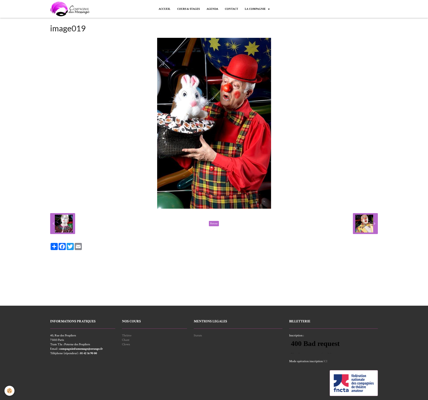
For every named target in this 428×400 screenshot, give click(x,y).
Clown (126, 344)
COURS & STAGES (188, 9)
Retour (214, 223)
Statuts (198, 335)
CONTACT (231, 9)
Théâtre (127, 335)
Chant (125, 340)
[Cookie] (9, 391)
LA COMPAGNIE (255, 9)
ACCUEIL (164, 9)
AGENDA (212, 9)
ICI (325, 361)
